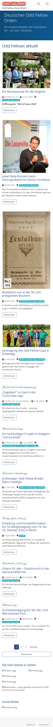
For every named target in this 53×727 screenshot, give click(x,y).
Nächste (33, 647)
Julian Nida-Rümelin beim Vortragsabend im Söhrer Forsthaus (26, 178)
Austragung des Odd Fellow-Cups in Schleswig (25, 352)
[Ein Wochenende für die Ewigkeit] (26, 70)
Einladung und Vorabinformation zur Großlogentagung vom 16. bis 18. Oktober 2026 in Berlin (24, 526)
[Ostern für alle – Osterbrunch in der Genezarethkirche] (14, 563)
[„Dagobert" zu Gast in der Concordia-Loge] (19, 387)
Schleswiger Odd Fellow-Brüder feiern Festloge (23, 480)
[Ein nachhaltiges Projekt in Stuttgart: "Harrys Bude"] (12, 429)
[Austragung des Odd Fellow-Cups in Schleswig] (26, 336)
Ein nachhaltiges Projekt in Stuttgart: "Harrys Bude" (26, 435)
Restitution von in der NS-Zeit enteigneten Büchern (21, 294)
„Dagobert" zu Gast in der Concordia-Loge (19, 394)
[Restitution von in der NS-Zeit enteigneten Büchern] (26, 250)
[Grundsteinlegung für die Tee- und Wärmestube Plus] (9, 605)
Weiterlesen (9, 110)
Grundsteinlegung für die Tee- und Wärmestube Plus (25, 611)
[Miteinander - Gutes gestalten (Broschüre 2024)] (25, 686)
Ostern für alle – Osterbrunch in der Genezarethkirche (25, 570)
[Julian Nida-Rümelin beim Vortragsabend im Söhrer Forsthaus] (26, 146)
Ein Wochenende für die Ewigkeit (23, 91)
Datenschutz (44, 724)
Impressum (30, 724)
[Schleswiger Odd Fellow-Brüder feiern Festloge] (15, 473)
